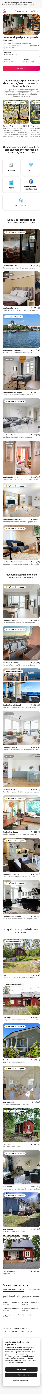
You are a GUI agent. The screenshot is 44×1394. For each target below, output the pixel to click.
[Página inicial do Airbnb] (4, 11)
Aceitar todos (21, 1369)
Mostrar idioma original (26, 5)
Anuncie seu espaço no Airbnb (27, 11)
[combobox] (21, 54)
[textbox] (11, 62)
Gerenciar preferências (21, 1380)
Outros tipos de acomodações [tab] (13, 1289)
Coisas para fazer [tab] (34, 1289)
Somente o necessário (21, 1375)
